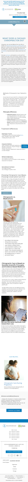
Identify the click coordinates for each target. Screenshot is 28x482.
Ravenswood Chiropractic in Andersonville (15, 45)
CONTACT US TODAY (14, 410)
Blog (20, 15)
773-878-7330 (21, 13)
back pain (8, 55)
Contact (25, 15)
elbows (21, 135)
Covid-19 (19, 478)
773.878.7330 (14, 448)
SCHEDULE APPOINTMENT (14, 451)
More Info (6, 193)
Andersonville (6, 460)
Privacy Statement (20, 477)
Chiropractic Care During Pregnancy (13, 384)
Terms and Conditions (9, 475)
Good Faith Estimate (11, 478)
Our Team (16, 15)
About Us (11, 15)
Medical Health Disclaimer (9, 477)
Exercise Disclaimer (19, 475)
